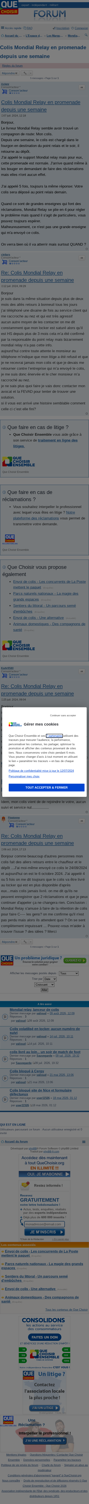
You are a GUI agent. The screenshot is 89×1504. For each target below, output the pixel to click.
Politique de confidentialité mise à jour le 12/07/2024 (41, 770)
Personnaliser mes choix (24, 776)
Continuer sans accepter (63, 715)
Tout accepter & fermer (46, 787)
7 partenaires (54, 735)
